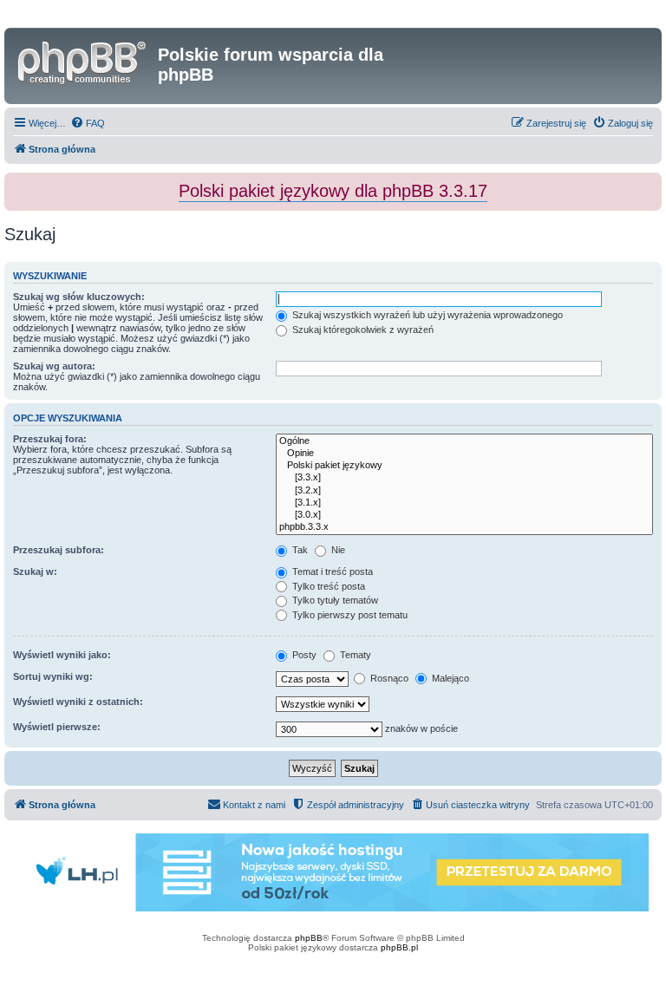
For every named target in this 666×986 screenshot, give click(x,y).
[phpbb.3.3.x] (464, 527)
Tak (299, 550)
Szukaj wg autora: (54, 366)
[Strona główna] (83, 60)
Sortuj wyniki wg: (53, 676)
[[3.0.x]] (464, 515)
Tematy (354, 655)
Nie (337, 550)
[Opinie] (464, 453)
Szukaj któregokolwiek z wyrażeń (362, 329)
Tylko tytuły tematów (334, 600)
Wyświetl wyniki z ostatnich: (78, 701)
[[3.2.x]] (464, 491)
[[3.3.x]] (464, 478)
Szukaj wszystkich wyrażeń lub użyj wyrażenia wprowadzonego (426, 315)
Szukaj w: (35, 571)
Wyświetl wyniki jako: (62, 655)
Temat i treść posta (331, 571)
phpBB (309, 938)
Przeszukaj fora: (50, 439)
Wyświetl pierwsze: (57, 727)
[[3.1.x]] (464, 503)
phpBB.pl (399, 947)
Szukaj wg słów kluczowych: (79, 296)
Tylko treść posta (327, 586)
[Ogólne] (464, 441)
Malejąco (449, 678)
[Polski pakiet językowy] (464, 466)
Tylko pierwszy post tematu (349, 615)
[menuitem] (87, 123)
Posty (303, 655)
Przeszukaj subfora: (58, 550)
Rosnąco (388, 678)
